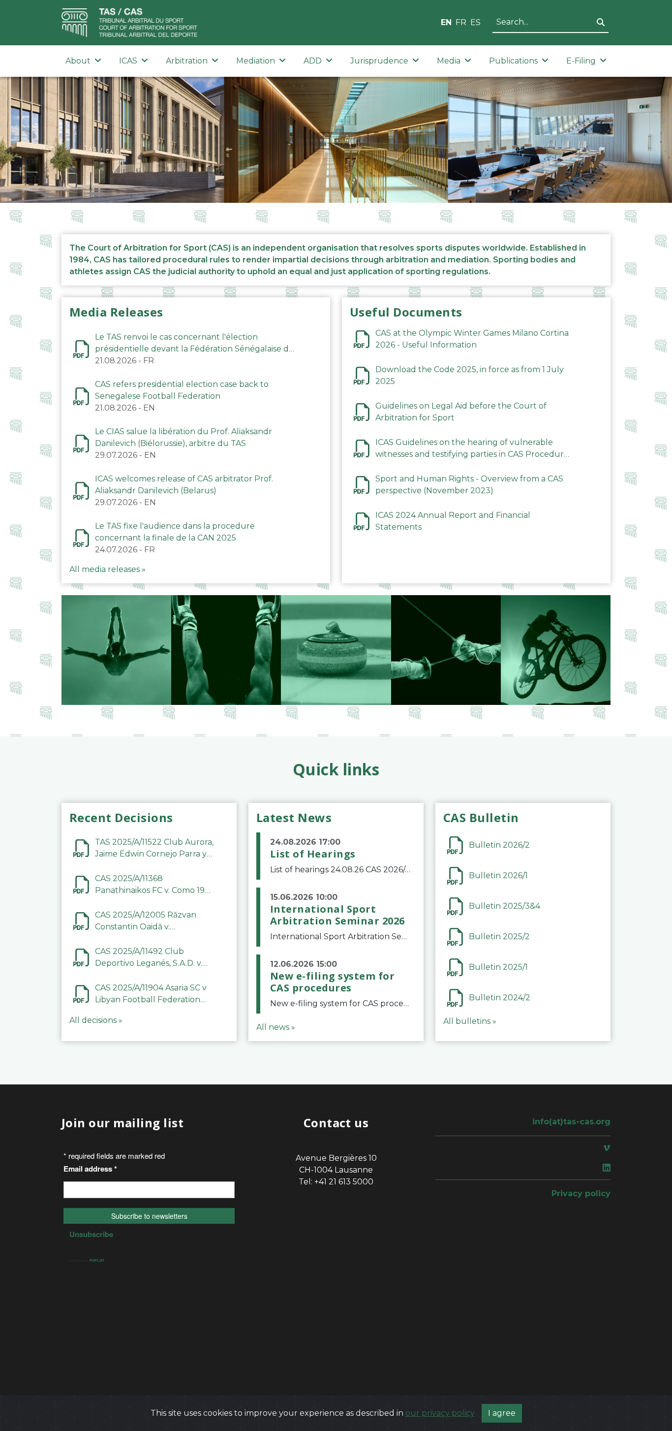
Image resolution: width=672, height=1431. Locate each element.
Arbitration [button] (187, 60)
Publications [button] (513, 60)
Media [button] (448, 60)
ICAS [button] (128, 60)
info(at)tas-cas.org (571, 1121)
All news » (275, 1027)
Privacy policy (581, 1193)
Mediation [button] (255, 60)
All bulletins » (469, 1021)
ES (475, 22)
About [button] (78, 60)
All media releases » (107, 569)
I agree (502, 1413)
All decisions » (95, 1020)
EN (446, 22)
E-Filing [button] (581, 60)
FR (461, 22)
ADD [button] (313, 60)
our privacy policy (440, 1413)
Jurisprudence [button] (379, 60)
